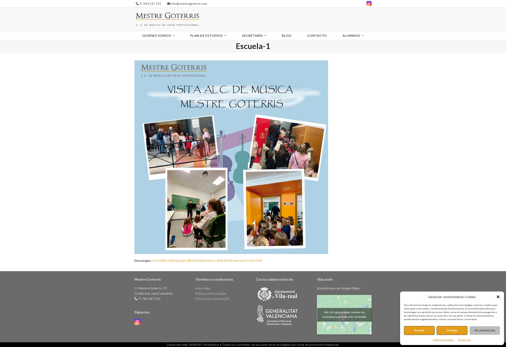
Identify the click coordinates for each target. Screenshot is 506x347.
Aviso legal (203, 288)
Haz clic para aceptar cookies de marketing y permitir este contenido (344, 314)
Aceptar (419, 330)
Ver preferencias (484, 330)
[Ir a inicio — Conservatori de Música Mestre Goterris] (167, 19)
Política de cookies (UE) (212, 298)
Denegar (452, 330)
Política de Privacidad (210, 293)
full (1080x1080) (164, 260)
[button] (498, 297)
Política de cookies (443, 339)
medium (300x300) (216, 260)
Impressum (464, 339)
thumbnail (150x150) (247, 260)
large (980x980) (189, 260)
